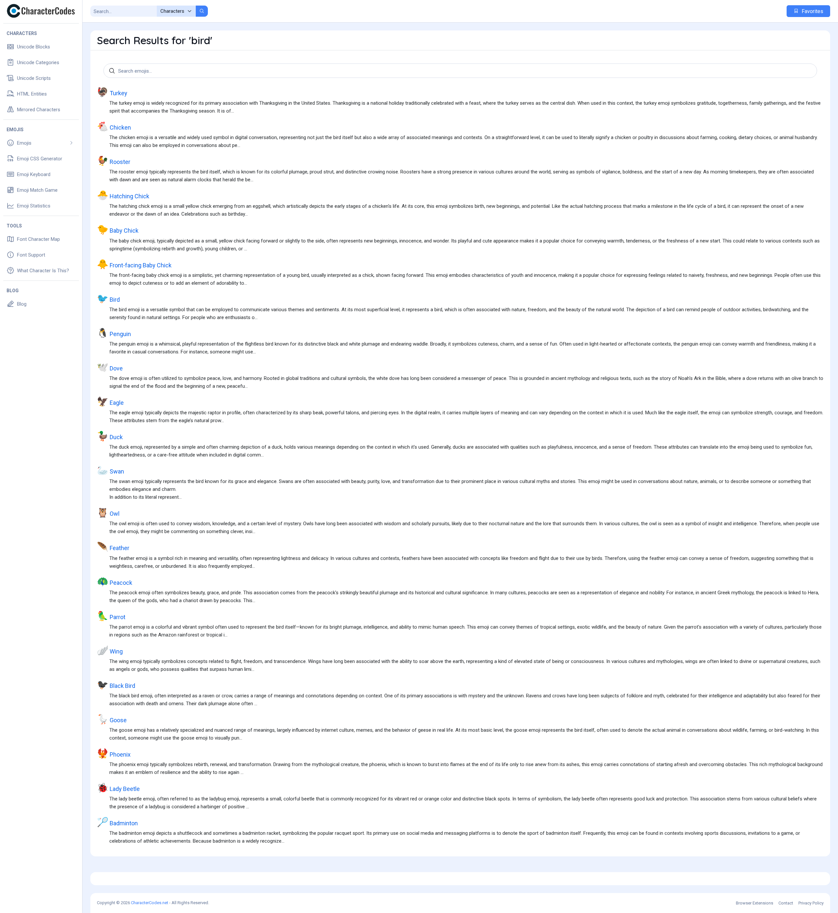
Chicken (114, 126)
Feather (113, 547)
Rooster (113, 161)
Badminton (117, 822)
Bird (108, 299)
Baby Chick (117, 229)
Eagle (110, 402)
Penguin (114, 333)
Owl (108, 513)
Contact (785, 903)
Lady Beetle (118, 788)
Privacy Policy (811, 903)
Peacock (114, 582)
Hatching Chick (123, 195)
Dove (110, 367)
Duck (110, 436)
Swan (110, 470)
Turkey (112, 92)
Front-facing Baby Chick (134, 264)
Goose (112, 719)
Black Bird (116, 685)
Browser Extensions (754, 903)
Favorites (811, 11)
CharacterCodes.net (149, 902)
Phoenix (114, 753)
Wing (110, 650)
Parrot (111, 616)
